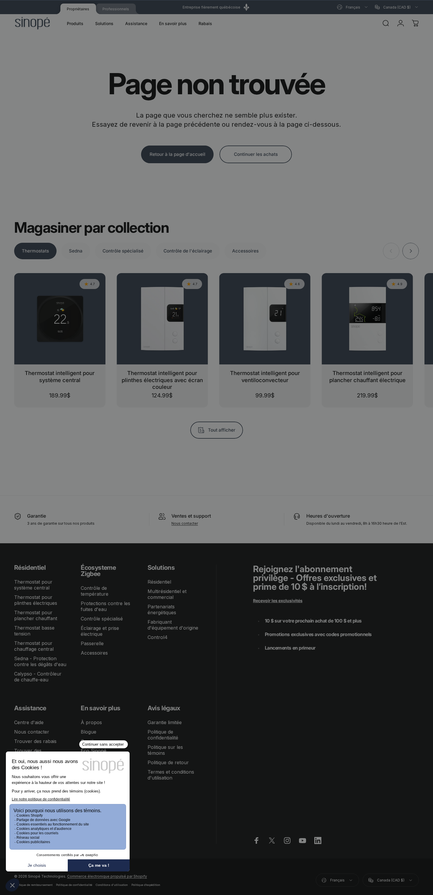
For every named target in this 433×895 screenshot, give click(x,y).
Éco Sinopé (93, 751)
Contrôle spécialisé (102, 619)
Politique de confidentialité (163, 735)
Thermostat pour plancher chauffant (35, 615)
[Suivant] (410, 251)
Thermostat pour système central (33, 585)
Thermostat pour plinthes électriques (35, 600)
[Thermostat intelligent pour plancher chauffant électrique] (367, 318)
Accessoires (94, 653)
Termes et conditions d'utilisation (171, 775)
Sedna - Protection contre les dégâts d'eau (40, 661)
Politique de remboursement (33, 884)
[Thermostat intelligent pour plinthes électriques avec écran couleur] (162, 318)
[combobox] (352, 7)
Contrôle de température (94, 591)
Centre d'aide (29, 722)
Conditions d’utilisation (112, 884)
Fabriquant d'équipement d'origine (173, 625)
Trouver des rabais (35, 741)
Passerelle (92, 643)
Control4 (158, 637)
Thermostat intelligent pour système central (60, 376)
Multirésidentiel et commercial (167, 594)
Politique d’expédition (145, 884)
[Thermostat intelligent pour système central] (59, 318)
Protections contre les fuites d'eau (105, 606)
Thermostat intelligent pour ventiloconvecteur (265, 376)
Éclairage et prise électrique (100, 631)
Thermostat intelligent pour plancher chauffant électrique (367, 376)
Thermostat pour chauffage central (34, 646)
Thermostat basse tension (34, 631)
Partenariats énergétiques (162, 609)
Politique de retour (168, 762)
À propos (91, 722)
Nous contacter (184, 523)
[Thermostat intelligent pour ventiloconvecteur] (264, 318)
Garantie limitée (165, 722)
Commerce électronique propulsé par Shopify (107, 876)
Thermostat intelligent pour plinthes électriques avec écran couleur (162, 380)
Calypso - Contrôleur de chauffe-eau (38, 677)
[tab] (35, 251)
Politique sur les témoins (165, 750)
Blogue (88, 732)
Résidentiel (159, 582)
